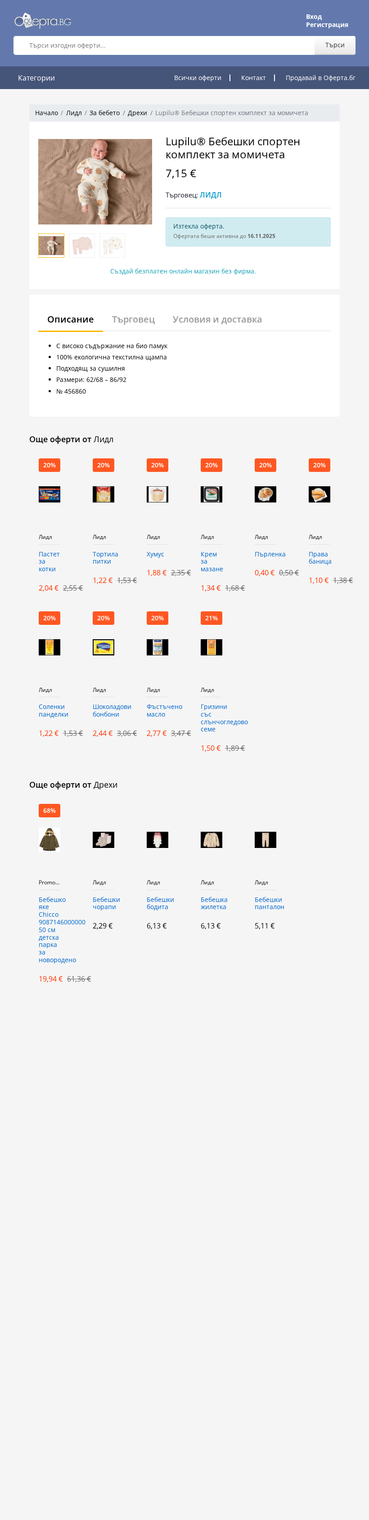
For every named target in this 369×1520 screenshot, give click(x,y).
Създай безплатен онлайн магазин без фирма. (183, 271)
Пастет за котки (49, 562)
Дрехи (137, 112)
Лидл (74, 112)
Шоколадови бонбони (103, 710)
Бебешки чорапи (103, 903)
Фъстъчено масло (157, 710)
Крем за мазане (211, 562)
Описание (70, 319)
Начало (46, 112)
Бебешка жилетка (211, 903)
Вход (314, 17)
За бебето (105, 112)
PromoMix (49, 882)
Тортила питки (103, 558)
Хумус (155, 554)
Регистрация (327, 25)
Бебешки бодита (157, 903)
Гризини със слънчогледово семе (211, 718)
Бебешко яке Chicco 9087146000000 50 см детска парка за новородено (49, 930)
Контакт (253, 77)
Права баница (319, 558)
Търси (335, 44)
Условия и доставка (217, 319)
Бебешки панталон (265, 903)
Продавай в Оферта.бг (321, 77)
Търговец (133, 319)
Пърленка (265, 554)
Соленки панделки (49, 710)
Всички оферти (197, 77)
